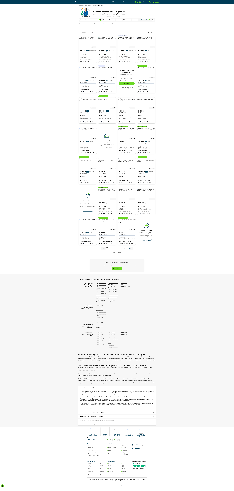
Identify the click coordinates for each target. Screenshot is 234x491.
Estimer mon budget (87, 210)
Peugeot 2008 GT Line (113, 295)
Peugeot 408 (99, 342)
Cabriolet (124, 447)
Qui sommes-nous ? (92, 445)
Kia (100, 466)
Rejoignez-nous (91, 449)
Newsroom (90, 453)
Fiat (100, 463)
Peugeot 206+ (124, 332)
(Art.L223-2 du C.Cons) (129, 90)
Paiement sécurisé (141, 479)
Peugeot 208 (99, 332)
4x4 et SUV (124, 445)
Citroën (89, 466)
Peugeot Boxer (124, 334)
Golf (123, 466)
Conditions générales (94, 479)
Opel (89, 468)
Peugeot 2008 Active (101, 283)
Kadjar (123, 468)
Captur (109, 473)
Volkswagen (90, 471)
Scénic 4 (124, 471)
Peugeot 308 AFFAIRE (113, 347)
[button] (110, 19)
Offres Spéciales (125, 449)
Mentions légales (104, 479)
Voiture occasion (88, 5)
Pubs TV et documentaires (93, 455)
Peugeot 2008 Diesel (101, 312)
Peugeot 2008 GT (113, 289)
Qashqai (124, 473)
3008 (109, 468)
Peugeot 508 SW (100, 344)
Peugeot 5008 (100, 340)
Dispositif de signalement (118, 480)
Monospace (110, 452)
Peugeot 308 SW (100, 338)
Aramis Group (91, 456)
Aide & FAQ (90, 450)
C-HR (123, 463)
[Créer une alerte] (2, 485)
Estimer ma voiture (146, 240)
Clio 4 (123, 465)
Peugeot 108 (111, 345)
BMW (101, 470)
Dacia (89, 470)
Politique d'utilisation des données (117, 479)
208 (109, 463)
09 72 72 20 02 (91, 439)
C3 (109, 470)
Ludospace (110, 453)
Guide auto (124, 450)
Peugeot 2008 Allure (101, 291)
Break (109, 450)
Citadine (110, 445)
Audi (89, 473)
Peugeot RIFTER (112, 337)
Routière (110, 449)
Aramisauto (81, 5)
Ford (100, 468)
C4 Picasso (110, 471)
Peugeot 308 (99, 336)
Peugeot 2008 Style (125, 286)
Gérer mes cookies (131, 479)
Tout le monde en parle (93, 452)
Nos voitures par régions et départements (125, 453)
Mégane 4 (124, 470)
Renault (89, 463)
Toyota (101, 473)
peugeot (94, 5)
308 (109, 466)
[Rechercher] (100, 20)
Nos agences (90, 447)
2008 (109, 465)
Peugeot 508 (112, 332)
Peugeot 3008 (100, 334)
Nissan (89, 474)
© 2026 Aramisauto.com (117, 485)
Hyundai (101, 465)
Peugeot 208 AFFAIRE (113, 339)
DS (100, 474)
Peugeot (89, 465)
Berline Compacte (112, 447)
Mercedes (102, 471)
